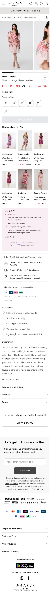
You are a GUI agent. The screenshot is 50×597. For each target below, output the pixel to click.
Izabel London (9, 76)
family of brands (11, 484)
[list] (25, 47)
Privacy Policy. (37, 489)
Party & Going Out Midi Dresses (25, 17)
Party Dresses (7, 17)
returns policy (36, 278)
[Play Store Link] (25, 565)
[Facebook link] (28, 578)
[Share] (46, 17)
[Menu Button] (3, 3)
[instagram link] (21, 578)
